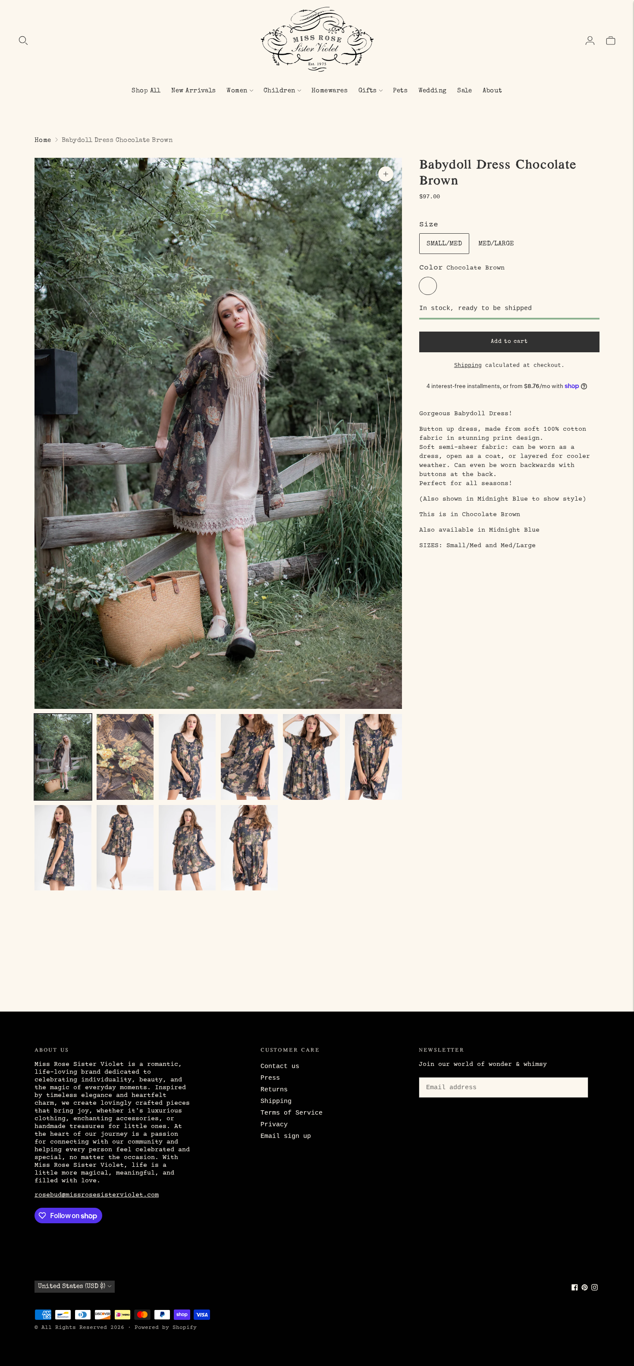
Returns (274, 1089)
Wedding (432, 91)
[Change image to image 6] (373, 757)
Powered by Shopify (166, 1328)
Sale (464, 91)
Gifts (367, 91)
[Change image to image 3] (187, 757)
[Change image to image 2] (125, 757)
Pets (400, 91)
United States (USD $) (71, 1286)
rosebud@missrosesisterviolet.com (97, 1195)
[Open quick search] (23, 40)
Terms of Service (292, 1113)
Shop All (146, 91)
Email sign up (286, 1136)
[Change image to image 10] (249, 848)
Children (279, 91)
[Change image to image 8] (125, 848)
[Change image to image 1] (63, 757)
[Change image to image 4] (249, 757)
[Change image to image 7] (63, 848)
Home (43, 140)
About (492, 91)
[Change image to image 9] (187, 848)
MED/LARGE (496, 244)
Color (431, 267)
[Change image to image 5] (311, 757)
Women (236, 91)
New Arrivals (193, 91)
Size (428, 224)
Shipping (468, 365)
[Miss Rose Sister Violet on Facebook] (574, 1289)
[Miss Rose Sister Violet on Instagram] (594, 1289)
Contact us (280, 1066)
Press (270, 1078)
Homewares (329, 91)
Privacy (274, 1124)
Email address (449, 1076)
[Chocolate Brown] (427, 286)
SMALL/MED (444, 244)
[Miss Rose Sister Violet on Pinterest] (584, 1289)
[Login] (590, 40)
